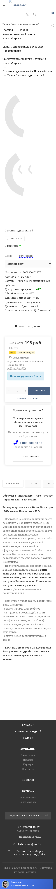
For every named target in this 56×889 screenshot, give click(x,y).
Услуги (28, 737)
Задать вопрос (28, 801)
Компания (28, 748)
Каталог (28, 724)
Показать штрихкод (28, 326)
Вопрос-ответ (28, 797)
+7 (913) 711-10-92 (29, 827)
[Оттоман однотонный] (28, 114)
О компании (28, 755)
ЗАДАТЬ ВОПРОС (31, 457)
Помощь (28, 790)
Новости (28, 759)
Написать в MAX (29, 836)
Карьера (28, 764)
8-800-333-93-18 (30, 443)
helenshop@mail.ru (30, 844)
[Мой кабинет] (41, 14)
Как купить (13, 483)
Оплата (33, 483)
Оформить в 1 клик (28, 398)
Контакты (28, 769)
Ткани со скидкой (28, 731)
